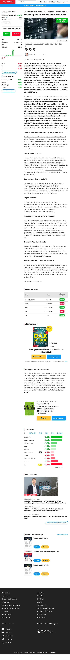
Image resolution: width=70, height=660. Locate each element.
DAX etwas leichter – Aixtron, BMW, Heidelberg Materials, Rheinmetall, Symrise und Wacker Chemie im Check (43, 509)
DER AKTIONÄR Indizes (44, 611)
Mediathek (40, 596)
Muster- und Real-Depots (45, 608)
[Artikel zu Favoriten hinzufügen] (34, 49)
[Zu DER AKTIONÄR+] (52, 2)
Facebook (9, 639)
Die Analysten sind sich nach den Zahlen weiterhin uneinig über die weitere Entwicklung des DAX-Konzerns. (45, 253)
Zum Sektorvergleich (8, 91)
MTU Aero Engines (28, 443)
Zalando (26, 455)
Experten (40, 602)
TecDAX (46, 43)
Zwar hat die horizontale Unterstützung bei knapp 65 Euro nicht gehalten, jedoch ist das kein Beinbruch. (45, 172)
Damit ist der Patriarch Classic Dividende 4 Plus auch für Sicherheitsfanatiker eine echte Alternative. (45, 209)
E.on (60, 43)
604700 (4, 17)
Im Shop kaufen (54, 357)
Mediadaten (6, 593)
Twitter (8, 643)
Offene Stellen (6, 614)
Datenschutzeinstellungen (11, 608)
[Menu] (68, 2)
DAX (56, 43)
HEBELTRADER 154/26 (41, 565)
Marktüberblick (42, 605)
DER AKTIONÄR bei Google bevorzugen (34, 59)
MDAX (52, 43)
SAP (25, 464)
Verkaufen (16, 33)
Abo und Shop (41, 614)
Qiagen (25, 446)
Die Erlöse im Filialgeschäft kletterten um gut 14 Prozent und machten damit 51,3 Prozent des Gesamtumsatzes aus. (45, 235)
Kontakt (8, 629)
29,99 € (37, 560)
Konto (66, 361)
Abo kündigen (6, 617)
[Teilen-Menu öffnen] (26, 49)
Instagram (9, 636)
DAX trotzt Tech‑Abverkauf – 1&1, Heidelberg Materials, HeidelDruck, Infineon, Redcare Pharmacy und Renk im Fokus (45, 502)
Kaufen (7, 33)
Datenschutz (6, 602)
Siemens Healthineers (29, 458)
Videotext (5, 611)
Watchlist (7, 23)
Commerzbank (29, 46)
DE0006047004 (6, 19)
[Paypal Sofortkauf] (44, 418)
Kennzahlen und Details (9, 72)
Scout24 (26, 461)
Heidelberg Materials (29, 440)
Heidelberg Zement (38, 43)
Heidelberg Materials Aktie (9, 15)
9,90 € (36, 547)
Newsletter (40, 599)
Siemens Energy (28, 452)
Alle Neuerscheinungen (62, 534)
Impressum (5, 596)
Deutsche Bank (28, 437)
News (40, 452)
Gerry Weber (29, 43)
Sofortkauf (41, 356)
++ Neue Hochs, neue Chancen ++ (35, 5)
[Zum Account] (45, 2)
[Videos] (59, 2)
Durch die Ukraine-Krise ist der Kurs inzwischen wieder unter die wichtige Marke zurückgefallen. (45, 274)
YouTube (9, 632)
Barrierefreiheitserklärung (11, 605)
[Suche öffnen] (20, 1)
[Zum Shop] (41, 2)
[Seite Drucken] (30, 49)
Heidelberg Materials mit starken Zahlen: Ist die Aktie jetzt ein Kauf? (45, 517)
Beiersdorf (26, 449)
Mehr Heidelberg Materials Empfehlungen (56, 522)
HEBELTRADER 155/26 (40, 538)
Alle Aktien (40, 593)
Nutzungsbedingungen (9, 599)
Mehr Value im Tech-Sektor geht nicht (46, 551)
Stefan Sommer (43, 54)
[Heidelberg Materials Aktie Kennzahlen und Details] (12, 54)
